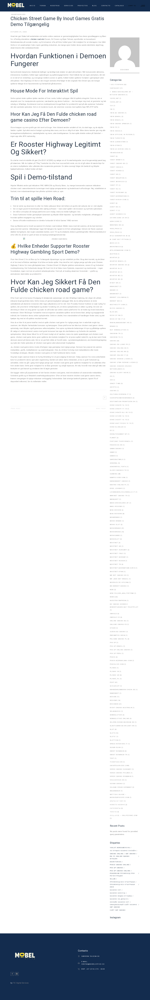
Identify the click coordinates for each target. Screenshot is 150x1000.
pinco (112, 657)
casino (113, 341)
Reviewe (113, 700)
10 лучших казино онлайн (123, 851)
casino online (117, 854)
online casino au (118, 621)
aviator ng (115, 279)
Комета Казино (117, 805)
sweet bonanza (117, 751)
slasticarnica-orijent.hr (122, 726)
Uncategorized (18, 14)
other (113, 628)
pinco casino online (120, 865)
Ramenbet (114, 693)
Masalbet (114, 499)
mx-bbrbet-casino (118, 586)
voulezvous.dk (117, 780)
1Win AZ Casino (117, 113)
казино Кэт (115, 890)
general (114, 463)
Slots (112, 733)
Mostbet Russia (117, 561)
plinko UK (115, 675)
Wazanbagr (115, 791)
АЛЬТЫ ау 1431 (117, 801)
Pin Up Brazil (116, 646)
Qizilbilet (115, 686)
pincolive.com (117, 664)
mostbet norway (118, 557)
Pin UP (113, 643)
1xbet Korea (116, 171)
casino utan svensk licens (123, 362)
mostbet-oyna (116, 572)
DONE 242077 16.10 (118, 420)
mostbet (114, 543)
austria (113, 254)
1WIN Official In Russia (121, 135)
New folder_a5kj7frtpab (122, 593)
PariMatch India (117, 635)
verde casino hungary (121, 769)
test (112, 758)
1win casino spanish (119, 124)
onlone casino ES (118, 624)
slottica (114, 740)
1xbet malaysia (117, 178)
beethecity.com (117, 305)
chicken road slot (37, 39)
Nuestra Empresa (118, 601)
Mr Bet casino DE (118, 575)
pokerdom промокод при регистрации (122, 874)
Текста (113, 812)
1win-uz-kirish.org (119, 149)
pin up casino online (120, 871)
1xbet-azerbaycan (118, 196)
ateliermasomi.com (119, 250)
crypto (113, 387)
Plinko (113, 668)
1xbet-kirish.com (118, 200)
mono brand (116, 521)
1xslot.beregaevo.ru (120, 848)
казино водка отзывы (121, 896)
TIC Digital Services (21, 983)
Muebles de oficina (119, 582)
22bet (112, 203)
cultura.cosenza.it (119, 394)
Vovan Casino (116, 784)
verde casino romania (120, 776)
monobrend (115, 532)
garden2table (116, 459)
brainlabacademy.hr (119, 323)
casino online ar (118, 352)
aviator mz (115, 276)
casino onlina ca (118, 348)
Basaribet (114, 294)
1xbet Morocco (117, 182)
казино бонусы (118, 893)
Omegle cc (115, 617)
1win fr (113, 127)
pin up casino (116, 868)
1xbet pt (114, 185)
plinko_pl (115, 679)
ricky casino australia (121, 708)
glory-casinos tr (118, 470)
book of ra (115, 315)
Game (112, 452)
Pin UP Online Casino (120, 650)
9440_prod (115, 229)
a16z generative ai (119, 236)
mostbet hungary (118, 550)
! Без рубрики (117, 85)
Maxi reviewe (116, 506)
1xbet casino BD (118, 163)
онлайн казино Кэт (119, 902)
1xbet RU (114, 189)
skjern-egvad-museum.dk (122, 722)
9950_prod (115, 232)
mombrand (115, 517)
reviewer (114, 704)
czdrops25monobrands (121, 398)
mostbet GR (115, 546)
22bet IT (114, 211)
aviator (113, 258)
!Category (115, 88)
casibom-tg (115, 337)
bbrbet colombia (118, 297)
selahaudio (115, 711)
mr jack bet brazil (119, 579)
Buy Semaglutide (118, 330)
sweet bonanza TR (118, 755)
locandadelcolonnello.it (122, 492)
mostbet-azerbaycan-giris (122, 568)
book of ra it (116, 319)
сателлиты (115, 808)
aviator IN (115, 268)
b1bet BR (114, 283)
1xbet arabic (116, 160)
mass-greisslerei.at (119, 503)
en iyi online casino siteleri (120, 857)
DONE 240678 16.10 (118, 405)
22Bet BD (114, 207)
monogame (115, 535)
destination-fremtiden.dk (122, 402)
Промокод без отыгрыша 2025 (122, 886)
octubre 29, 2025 (19, 32)
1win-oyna (115, 145)
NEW (112, 590)
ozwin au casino (118, 632)
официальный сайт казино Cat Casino (123, 906)
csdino (113, 391)
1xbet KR (114, 174)
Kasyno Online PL (118, 485)
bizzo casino (116, 308)
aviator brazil (117, 261)
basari (113, 290)
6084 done (115, 221)
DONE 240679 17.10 (118, 409)
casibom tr (115, 334)
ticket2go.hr (116, 762)
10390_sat (114, 98)
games (113, 456)
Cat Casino (131, 854)
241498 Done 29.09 (118, 218)
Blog (112, 312)
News (112, 597)
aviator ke (115, 272)
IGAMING (114, 474)
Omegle (113, 614)
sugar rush (115, 747)
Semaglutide (116, 715)
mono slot (115, 525)
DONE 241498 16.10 (118, 416)
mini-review (115, 510)
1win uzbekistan (118, 142)
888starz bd (115, 225)
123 (111, 106)
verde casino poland (120, 773)
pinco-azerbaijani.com (121, 661)
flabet (113, 438)
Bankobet (114, 286)
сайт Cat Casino (118, 910)
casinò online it (118, 355)
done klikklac (117, 427)
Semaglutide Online (119, 719)
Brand (113, 326)
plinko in (114, 671)
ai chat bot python (119, 239)
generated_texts (118, 467)
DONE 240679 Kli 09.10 (120, 412)
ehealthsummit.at (118, 434)
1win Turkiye (116, 138)
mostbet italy (117, 553)
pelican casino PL (118, 639)
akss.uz (113, 243)
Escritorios (115, 862)
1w (111, 109)
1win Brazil (115, 120)
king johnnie (116, 488)
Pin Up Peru (115, 653)
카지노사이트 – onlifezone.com (124, 815)
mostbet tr (115, 564)
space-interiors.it (119, 744)
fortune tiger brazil (120, 441)
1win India (115, 131)
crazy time (115, 384)
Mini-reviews (116, 514)
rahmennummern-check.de (122, 690)
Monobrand (115, 528)
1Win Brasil (115, 117)
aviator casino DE (118, 265)
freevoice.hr (116, 445)
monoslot (115, 539)
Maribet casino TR (119, 496)
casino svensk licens (120, 359)
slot (112, 729)
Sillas (113, 879)
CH (111, 376)
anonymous (115, 247)
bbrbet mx (115, 301)
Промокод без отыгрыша (122, 882)
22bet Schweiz (117, 214)
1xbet (112, 156)
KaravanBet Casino (119, 481)
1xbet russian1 (117, 192)
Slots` (113, 737)
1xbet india (115, 167)
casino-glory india (119, 373)
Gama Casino (116, 449)
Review (113, 697)
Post (112, 682)
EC (111, 430)
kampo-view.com (118, 478)
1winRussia (115, 153)
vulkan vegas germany (121, 787)
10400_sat (114, 102)
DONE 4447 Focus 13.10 (120, 423)
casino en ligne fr (119, 344)
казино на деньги (119, 899)
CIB (111, 380)
